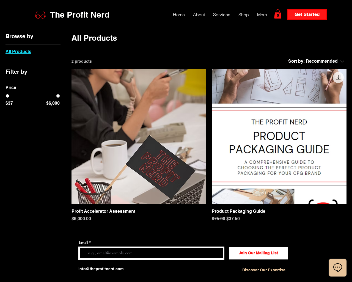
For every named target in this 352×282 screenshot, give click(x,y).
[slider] (7, 96)
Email (83, 242)
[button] (278, 13)
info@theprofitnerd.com (100, 269)
